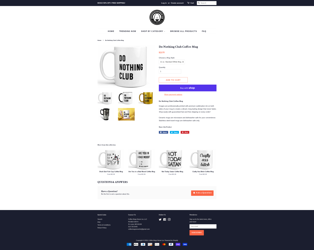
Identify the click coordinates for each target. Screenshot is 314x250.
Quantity (162, 67)
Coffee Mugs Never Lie (156, 240)
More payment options (173, 94)
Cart (192, 3)
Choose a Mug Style (167, 58)
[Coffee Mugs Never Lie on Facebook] (164, 220)
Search (100, 219)
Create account (177, 3)
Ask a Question (204, 193)
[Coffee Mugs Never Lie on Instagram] (169, 220)
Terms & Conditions (104, 225)
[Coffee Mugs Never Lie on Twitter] (160, 220)
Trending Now (127, 31)
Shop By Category (152, 31)
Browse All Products (183, 31)
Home (111, 31)
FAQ (204, 31)
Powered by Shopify (171, 240)
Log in (164, 3)
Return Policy (102, 228)
